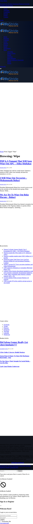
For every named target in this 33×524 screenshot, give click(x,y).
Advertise (6, 10)
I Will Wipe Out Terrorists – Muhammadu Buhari (13, 179)
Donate (6, 13)
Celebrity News (4, 348)
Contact (6, 17)
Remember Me (6, 521)
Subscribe (3, 66)
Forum (6, 15)
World (9, 61)
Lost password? (4, 523)
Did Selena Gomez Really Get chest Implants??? (14, 343)
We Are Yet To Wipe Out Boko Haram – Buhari (14, 195)
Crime (5, 42)
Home (5, 37)
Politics (6, 45)
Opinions (10, 57)
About (5, 9)
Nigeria (6, 43)
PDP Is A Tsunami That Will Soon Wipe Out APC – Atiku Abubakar (16, 162)
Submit (20, 471)
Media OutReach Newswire (15, 60)
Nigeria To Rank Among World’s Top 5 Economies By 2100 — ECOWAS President (17, 250)
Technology (7, 48)
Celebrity (6, 40)
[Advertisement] (16, 100)
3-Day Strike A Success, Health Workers (12, 352)
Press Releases (11, 58)
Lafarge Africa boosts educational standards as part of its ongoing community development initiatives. (18, 272)
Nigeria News (3, 167)
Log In (2, 519)
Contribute (7, 12)
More (5, 50)
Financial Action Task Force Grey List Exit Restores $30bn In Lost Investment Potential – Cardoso (17, 261)
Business (6, 38)
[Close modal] (0, 505)
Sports (5, 47)
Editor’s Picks (11, 53)
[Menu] (0, 68)
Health (9, 55)
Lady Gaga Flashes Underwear (9, 366)
